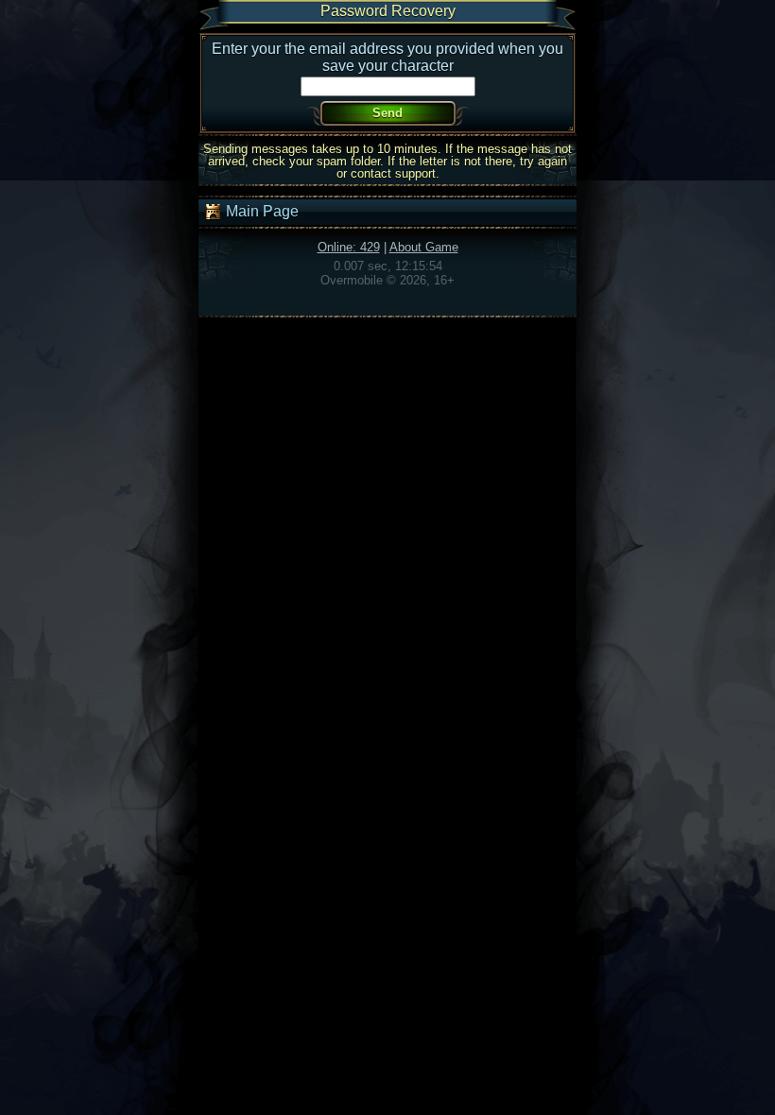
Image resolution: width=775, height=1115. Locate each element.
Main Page (260, 211)
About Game (423, 247)
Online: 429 (349, 247)
